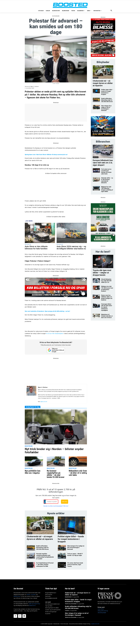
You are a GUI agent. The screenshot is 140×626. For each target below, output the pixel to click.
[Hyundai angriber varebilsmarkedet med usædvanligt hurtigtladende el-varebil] (31, 556)
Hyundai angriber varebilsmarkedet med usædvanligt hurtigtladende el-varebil (45, 556)
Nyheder (55, 16)
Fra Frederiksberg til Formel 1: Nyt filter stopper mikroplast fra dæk (44, 564)
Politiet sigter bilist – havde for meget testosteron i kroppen (71, 539)
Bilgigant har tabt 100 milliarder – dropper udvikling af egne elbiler (107, 189)
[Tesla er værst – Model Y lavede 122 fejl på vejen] (62, 556)
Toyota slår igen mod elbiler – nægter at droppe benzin (102, 272)
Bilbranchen (95, 157)
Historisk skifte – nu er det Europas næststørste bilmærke (107, 180)
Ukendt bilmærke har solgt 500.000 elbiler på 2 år (106, 280)
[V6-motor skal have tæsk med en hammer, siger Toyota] (62, 565)
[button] (111, 11)
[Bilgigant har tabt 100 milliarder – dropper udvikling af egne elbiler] (96, 188)
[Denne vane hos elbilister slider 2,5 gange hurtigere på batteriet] (96, 296)
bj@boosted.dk (43, 401)
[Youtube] (24, 616)
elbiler (28, 594)
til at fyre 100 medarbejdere (54, 333)
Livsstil (67, 610)
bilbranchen (17, 596)
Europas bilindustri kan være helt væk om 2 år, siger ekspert (103, 162)
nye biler (33, 594)
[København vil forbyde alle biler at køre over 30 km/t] (96, 316)
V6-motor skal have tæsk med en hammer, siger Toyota (75, 564)
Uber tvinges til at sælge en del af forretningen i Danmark (75, 547)
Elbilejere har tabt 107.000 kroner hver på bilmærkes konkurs (107, 289)
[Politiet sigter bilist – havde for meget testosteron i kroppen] (71, 525)
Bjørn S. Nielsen (35, 86)
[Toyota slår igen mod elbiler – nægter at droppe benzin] (103, 261)
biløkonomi (32, 605)
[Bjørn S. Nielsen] (31, 394)
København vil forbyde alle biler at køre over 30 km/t (107, 316)
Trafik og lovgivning (62, 533)
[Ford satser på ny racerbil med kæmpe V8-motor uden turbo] (96, 170)
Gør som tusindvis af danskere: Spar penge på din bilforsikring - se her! (47, 311)
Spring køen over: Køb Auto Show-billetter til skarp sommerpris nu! (46, 154)
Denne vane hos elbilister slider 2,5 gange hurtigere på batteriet (106, 297)
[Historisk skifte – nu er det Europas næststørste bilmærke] (96, 179)
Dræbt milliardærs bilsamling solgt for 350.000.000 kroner (42, 547)
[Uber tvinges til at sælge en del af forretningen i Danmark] (62, 548)
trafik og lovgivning (34, 603)
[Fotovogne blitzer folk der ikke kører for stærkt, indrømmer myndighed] (96, 305)
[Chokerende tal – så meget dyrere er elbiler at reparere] (40, 525)
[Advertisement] (56, 186)
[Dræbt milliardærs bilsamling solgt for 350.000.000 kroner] (31, 548)
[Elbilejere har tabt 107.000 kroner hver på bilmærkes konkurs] (96, 288)
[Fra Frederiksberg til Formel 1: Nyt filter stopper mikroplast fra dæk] (31, 565)
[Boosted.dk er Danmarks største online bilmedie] (70, 5)
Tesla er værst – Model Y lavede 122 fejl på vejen (75, 554)
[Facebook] (15, 616)
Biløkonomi (29, 533)
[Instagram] (20, 616)
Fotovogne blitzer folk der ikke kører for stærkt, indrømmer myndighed (106, 307)
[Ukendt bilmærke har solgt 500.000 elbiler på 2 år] (96, 280)
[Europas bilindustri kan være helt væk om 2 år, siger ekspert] (103, 151)
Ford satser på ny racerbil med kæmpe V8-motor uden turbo (106, 171)
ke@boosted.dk (95, 623)
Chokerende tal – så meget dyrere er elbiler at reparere (103, 83)
